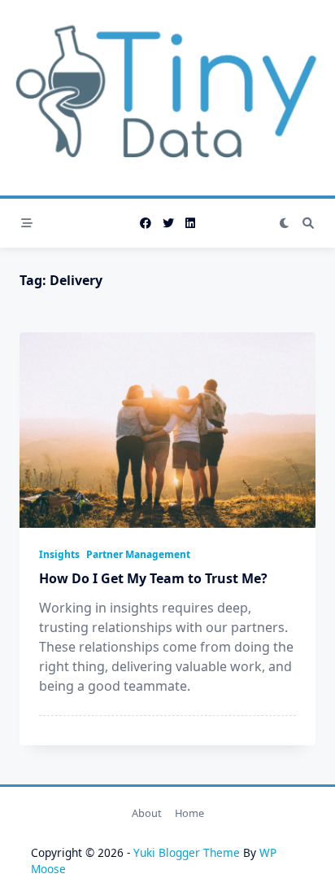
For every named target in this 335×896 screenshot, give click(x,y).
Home (189, 813)
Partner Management (138, 554)
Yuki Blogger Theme (186, 852)
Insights (59, 554)
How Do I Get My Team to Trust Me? (153, 578)
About (147, 813)
